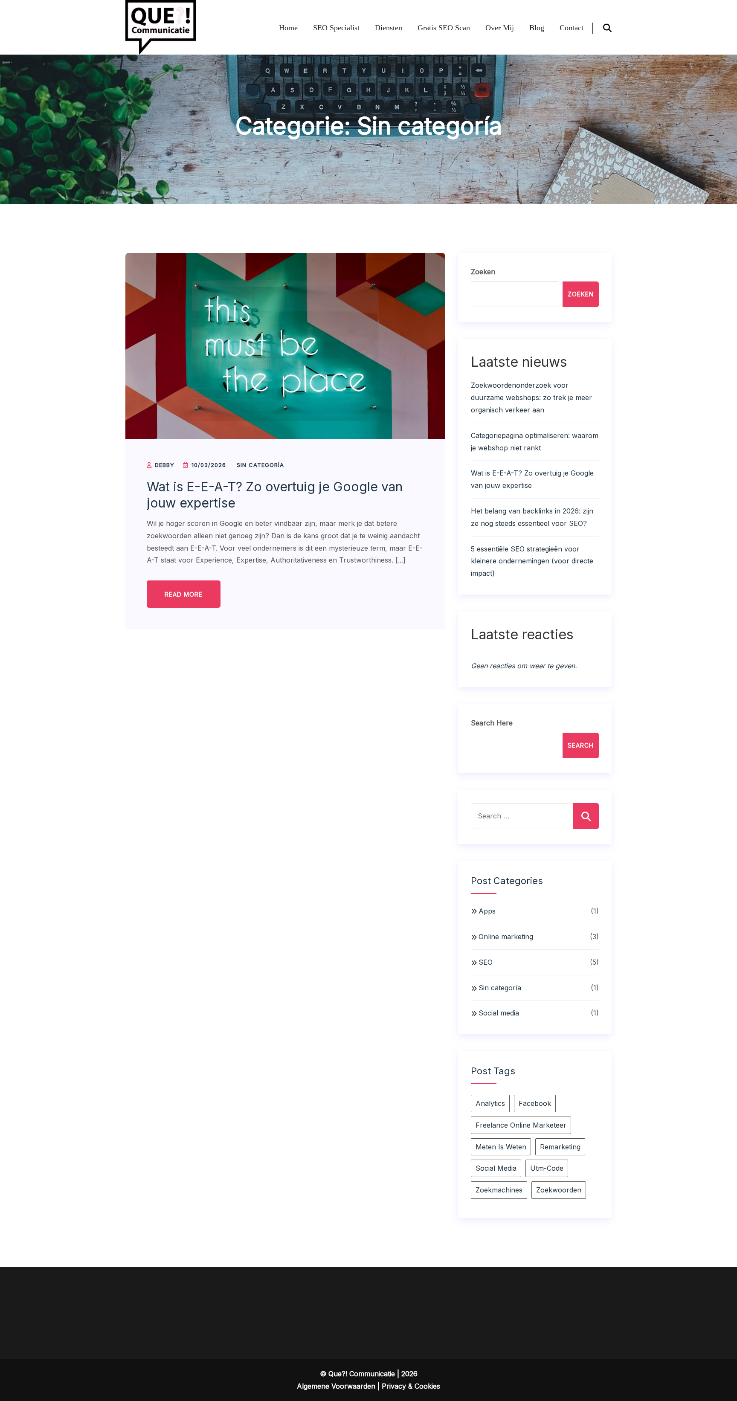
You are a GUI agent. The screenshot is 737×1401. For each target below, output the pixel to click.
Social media (499, 1013)
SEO (486, 962)
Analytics (490, 1103)
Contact (571, 27)
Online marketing (506, 936)
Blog (536, 27)
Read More (184, 594)
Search (581, 745)
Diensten (388, 27)
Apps (487, 911)
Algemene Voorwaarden (336, 1386)
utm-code (546, 1168)
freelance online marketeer (521, 1125)
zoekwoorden (558, 1190)
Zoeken (483, 271)
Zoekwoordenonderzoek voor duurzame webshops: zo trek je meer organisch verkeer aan (531, 397)
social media (496, 1168)
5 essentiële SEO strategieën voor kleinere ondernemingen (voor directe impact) (532, 561)
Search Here (492, 723)
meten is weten (501, 1147)
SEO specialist (336, 27)
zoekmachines (499, 1190)
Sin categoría (260, 464)
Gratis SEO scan (444, 27)
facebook (535, 1103)
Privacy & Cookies (411, 1386)
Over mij (499, 27)
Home (288, 27)
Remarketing (560, 1147)
